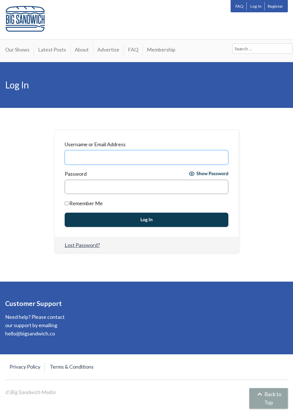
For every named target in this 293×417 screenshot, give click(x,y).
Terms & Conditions (72, 366)
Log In (256, 6)
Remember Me (85, 203)
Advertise (108, 49)
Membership (161, 49)
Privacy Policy (24, 366)
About (82, 49)
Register (275, 6)
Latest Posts (52, 49)
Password (76, 174)
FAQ (239, 6)
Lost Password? (82, 245)
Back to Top (272, 398)
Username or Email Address (95, 144)
